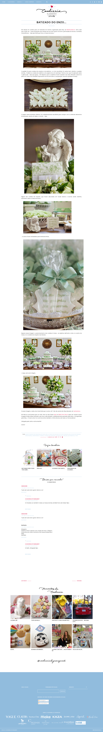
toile (76, 435)
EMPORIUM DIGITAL (97, 730)
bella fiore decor (51, 434)
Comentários (43, 703)
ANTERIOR (24, 580)
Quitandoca (77, 411)
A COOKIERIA (11, 1)
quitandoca (71, 435)
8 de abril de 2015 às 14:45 (27, 527)
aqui (55, 414)
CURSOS (19, 1)
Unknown (24, 486)
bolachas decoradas (74, 434)
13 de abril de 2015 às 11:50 (31, 500)
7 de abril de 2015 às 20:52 (27, 487)
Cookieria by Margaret (32, 499)
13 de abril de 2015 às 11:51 (31, 545)
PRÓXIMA (79, 580)
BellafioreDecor (71, 29)
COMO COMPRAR (29, 1)
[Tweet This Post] (56, 437)
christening (28, 435)
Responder (23, 492)
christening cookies (38, 435)
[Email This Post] (62, 437)
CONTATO (38, 1)
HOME (3, 1)
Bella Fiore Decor (63, 414)
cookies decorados (49, 435)
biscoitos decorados (62, 434)
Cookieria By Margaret (11, 730)
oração (65, 435)
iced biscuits (59, 435)
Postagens (42, 700)
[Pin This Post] (60, 437)
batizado (42, 434)
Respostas (29, 496)
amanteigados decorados (33, 434)
